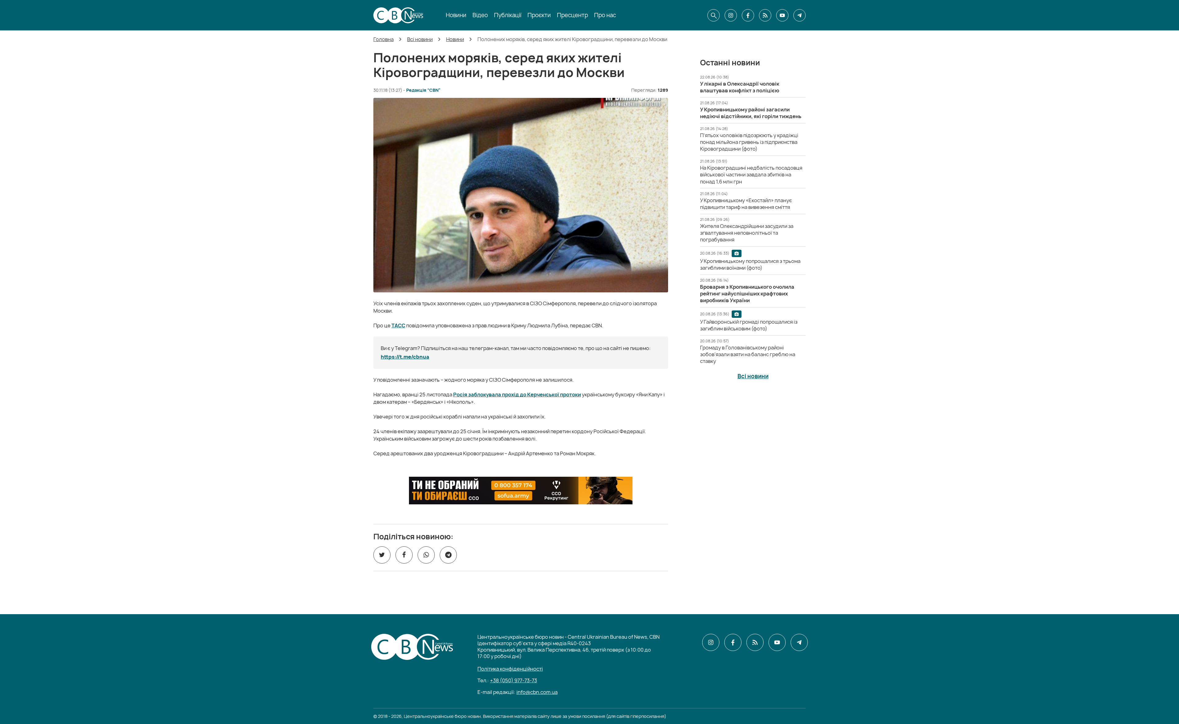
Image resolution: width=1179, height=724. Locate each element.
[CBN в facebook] (748, 15)
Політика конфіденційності (510, 668)
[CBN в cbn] (765, 15)
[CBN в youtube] (782, 15)
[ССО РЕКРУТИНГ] (520, 490)
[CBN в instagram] (731, 15)
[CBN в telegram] (799, 15)
